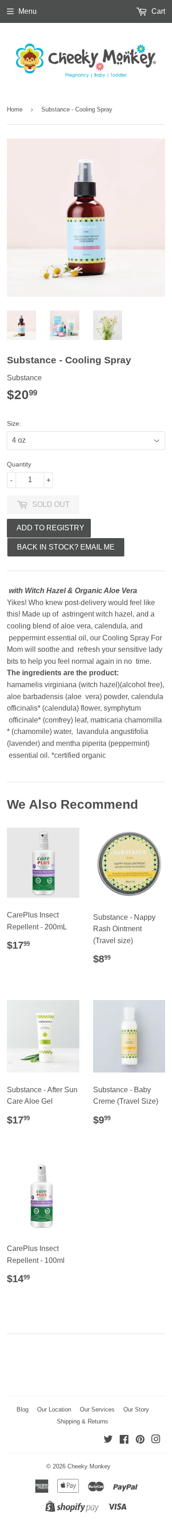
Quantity (19, 464)
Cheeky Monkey (89, 1466)
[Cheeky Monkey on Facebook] (124, 1440)
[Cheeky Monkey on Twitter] (108, 1440)
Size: (14, 423)
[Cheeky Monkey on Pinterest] (140, 1440)
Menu (27, 11)
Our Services (97, 1409)
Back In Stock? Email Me (66, 547)
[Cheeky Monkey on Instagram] (156, 1440)
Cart (157, 11)
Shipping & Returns (82, 1421)
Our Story (136, 1409)
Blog (22, 1409)
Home (14, 109)
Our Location (54, 1409)
